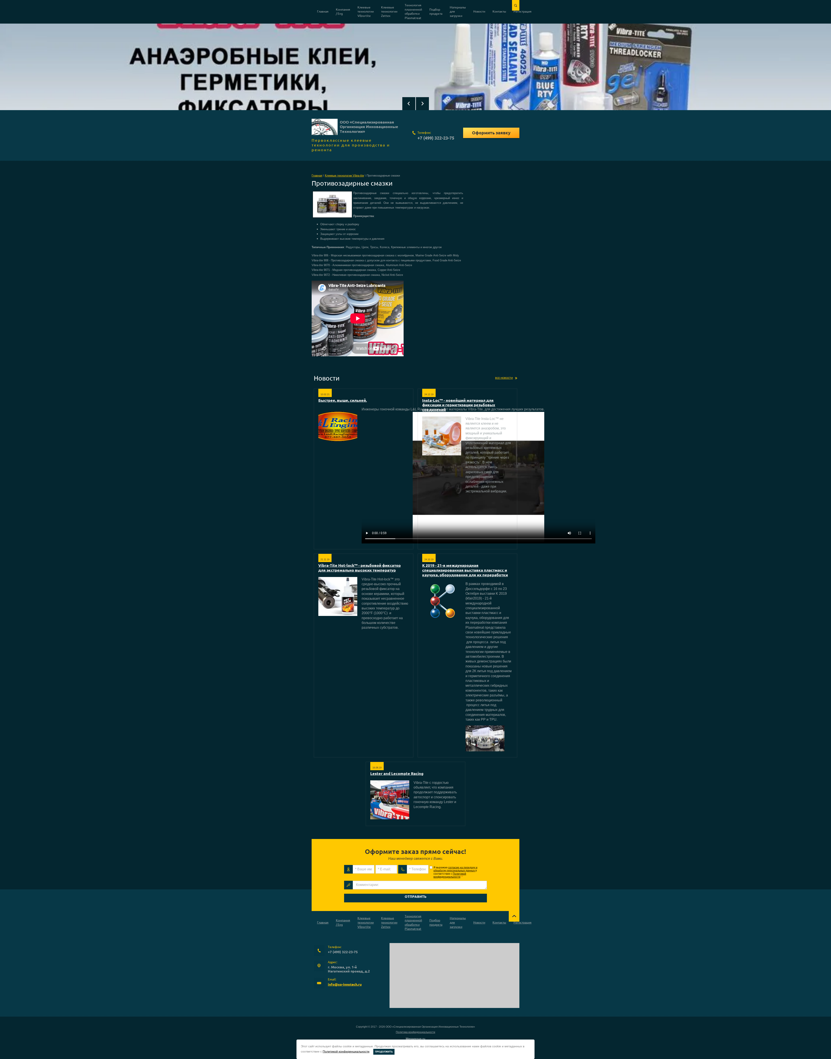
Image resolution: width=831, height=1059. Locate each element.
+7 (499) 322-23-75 (435, 137)
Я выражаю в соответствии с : (455, 872)
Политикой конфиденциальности (449, 875)
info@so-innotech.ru (345, 984)
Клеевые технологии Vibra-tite (344, 175)
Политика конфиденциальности (415, 1032)
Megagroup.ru (415, 1038)
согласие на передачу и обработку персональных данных (455, 869)
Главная (317, 175)
